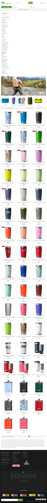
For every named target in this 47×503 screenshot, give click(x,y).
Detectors (3, 21)
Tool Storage (4, 65)
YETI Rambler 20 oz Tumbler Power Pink (39, 241)
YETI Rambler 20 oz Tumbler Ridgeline (8, 278)
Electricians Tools (5, 22)
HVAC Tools (4, 32)
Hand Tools (4, 29)
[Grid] (2, 108)
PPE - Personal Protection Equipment (4, 53)
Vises (3, 69)
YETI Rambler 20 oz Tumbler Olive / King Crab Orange (23, 222)
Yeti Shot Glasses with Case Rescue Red (8, 375)
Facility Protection (5, 25)
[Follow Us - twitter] (4, 467)
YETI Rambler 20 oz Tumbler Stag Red (39, 298)
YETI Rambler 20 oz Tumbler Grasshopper (23, 183)
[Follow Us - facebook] (3, 467)
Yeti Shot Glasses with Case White (38, 374)
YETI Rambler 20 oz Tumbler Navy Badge (8, 222)
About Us (14, 462)
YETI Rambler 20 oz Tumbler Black (39, 125)
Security (3, 57)
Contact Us (15, 454)
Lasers (3, 37)
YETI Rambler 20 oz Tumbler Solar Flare (23, 298)
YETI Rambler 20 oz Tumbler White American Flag (8, 356)
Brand (22, 9)
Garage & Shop (4, 26)
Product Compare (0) (9, 108)
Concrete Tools (4, 19)
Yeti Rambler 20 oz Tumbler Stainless (8, 317)
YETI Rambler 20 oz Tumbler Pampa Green (38, 222)
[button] (16, 460)
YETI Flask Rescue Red (39, 412)
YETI (2, 15)
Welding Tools (4, 70)
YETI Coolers (26, 9)
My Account (26, 454)
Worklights (3, 72)
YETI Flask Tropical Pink (23, 430)
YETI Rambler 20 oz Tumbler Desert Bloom (39, 164)
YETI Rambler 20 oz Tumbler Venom (8, 336)
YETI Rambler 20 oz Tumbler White (39, 336)
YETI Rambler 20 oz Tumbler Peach (23, 240)
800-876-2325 (5, 457)
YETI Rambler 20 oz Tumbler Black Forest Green (8, 145)
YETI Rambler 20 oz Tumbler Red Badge (23, 260)
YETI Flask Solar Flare (8, 430)
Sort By (29, 108)
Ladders (3, 36)
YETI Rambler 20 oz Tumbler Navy (39, 202)
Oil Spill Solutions (5, 44)
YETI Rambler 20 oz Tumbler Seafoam (8, 298)
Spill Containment (5, 59)
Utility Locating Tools (5, 68)
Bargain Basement (5, 73)
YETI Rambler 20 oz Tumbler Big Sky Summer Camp (8, 126)
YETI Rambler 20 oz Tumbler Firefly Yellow (8, 183)
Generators (4, 28)
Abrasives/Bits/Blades (5, 17)
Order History (26, 455)
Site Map (14, 457)
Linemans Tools (4, 41)
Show (39, 108)
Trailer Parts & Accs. (5, 66)
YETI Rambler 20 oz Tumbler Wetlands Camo (23, 337)
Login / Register (26, 457)
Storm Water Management (4, 61)
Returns (14, 455)
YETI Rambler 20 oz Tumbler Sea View (38, 278)
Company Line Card (16, 461)
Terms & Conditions (16, 459)
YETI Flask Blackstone (8, 412)
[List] (3, 108)
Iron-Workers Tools (5, 33)
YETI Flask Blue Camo (23, 412)
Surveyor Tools (4, 62)
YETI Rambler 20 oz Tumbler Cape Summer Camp (8, 164)
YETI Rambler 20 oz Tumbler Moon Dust (8, 203)
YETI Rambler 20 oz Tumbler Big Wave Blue (23, 126)
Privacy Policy (15, 458)
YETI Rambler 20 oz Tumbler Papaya (8, 240)
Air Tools (3, 18)
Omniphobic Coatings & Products (5, 46)
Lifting (3, 40)
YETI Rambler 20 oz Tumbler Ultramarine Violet (39, 318)
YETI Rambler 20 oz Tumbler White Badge (23, 356)
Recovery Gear (4, 56)
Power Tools (4, 50)
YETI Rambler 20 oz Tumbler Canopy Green (38, 145)
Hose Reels (3, 30)
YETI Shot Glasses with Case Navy (39, 355)
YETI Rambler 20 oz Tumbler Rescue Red (38, 260)
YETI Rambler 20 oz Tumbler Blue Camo (23, 145)
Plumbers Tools (4, 49)
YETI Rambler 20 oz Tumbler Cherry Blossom (23, 164)
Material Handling (5, 43)
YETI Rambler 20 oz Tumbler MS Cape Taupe (23, 203)
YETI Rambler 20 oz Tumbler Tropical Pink (23, 318)
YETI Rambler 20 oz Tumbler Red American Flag (8, 260)
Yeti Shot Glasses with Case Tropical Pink (23, 375)
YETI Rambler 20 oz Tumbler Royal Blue (23, 279)
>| (44, 436)
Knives (3, 34)
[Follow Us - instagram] (6, 467)
